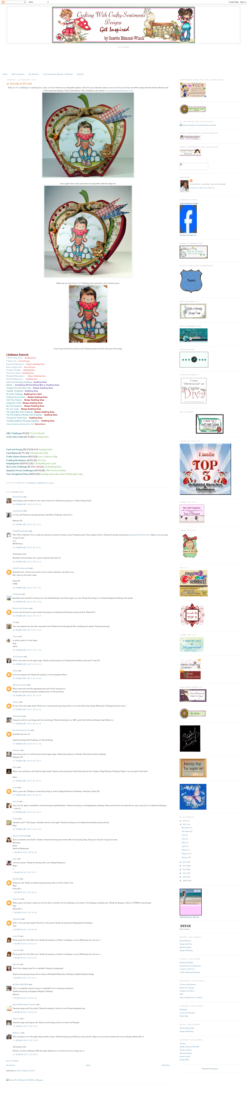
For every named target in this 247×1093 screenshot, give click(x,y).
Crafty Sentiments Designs (189, 203)
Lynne (15, 818)
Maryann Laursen (19, 684)
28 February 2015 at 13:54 (27, 829)
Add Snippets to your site (189, 916)
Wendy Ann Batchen (21, 608)
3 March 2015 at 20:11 (25, 977)
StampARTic (185, 1059)
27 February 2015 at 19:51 (27, 780)
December (186, 827)
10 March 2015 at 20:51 (25, 1026)
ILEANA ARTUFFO (20, 984)
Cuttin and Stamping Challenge (19, 382)
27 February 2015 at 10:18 (27, 723)
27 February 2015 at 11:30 (27, 743)
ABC (182, 994)
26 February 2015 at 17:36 (27, 630)
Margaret (16, 750)
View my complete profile (202, 188)
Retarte (9, 384)
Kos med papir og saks (21, 730)
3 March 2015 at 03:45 (25, 957)
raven (15, 787)
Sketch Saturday (186, 1053)
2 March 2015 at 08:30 (25, 929)
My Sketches (34, 74)
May (184, 842)
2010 (185, 877)
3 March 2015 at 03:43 (25, 943)
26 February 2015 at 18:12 (27, 664)
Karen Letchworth (20, 835)
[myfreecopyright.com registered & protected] (198, 125)
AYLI (18, 87)
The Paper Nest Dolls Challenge (19, 411)
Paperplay (183, 1009)
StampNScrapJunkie (20, 531)
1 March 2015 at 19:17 (25, 872)
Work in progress (18, 74)
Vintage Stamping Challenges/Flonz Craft (20, 424)
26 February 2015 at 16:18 (27, 561)
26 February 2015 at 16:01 (27, 547)
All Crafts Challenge (14, 394)
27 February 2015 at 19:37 (27, 760)
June (184, 838)
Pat (14, 622)
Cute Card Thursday (187, 1012)
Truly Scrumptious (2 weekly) (191, 997)
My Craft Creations (14, 405)
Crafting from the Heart (15, 397)
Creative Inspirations (188, 984)
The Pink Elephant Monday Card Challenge (24, 414)
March (184, 850)
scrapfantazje (18, 510)
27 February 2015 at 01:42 (27, 709)
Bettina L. (16, 1032)
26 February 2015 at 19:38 (27, 695)
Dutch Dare (184, 1016)
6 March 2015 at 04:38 (25, 1012)
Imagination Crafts (13, 402)
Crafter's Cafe (11, 361)
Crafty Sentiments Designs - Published (58, 74)
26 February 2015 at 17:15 (27, 587)
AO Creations (18, 656)
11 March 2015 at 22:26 (25, 1040)
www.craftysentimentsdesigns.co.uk (119, 90)
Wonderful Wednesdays (15, 376)
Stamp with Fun (186, 944)
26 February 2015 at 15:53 (27, 524)
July (184, 835)
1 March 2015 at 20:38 (25, 912)
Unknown (16, 899)
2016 (185, 820)
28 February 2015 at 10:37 (27, 812)
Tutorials (80, 74)
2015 (185, 824)
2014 (185, 862)
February (185, 853)
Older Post (166, 1065)
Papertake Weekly (187, 962)
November (186, 831)
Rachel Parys (18, 496)
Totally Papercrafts (187, 1028)
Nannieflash (17, 716)
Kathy (15, 670)
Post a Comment (12, 1060)
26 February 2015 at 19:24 (27, 678)
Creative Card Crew (187, 969)
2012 (185, 869)
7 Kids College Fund (14, 357)
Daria (15, 767)
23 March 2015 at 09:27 (25, 1054)
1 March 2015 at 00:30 (25, 852)
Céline (15, 636)
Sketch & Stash (185, 947)
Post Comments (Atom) (26, 1070)
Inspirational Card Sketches (190, 965)
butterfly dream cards (21, 568)
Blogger (215, 1068)
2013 (185, 865)
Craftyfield (17, 594)
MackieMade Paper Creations (24, 1004)
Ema (14, 540)
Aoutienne (17, 919)
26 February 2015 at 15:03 (27, 504)
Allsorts (183, 1043)
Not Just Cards (12, 408)
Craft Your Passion (14, 399)
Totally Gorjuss (186, 1050)
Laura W (16, 936)
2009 (185, 880)
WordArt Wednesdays (14, 379)
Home (5, 74)
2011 (185, 873)
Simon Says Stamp (13, 373)
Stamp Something (186, 1031)
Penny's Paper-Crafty (14, 367)
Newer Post (10, 1065)
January (185, 857)
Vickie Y (16, 1018)
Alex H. (16, 801)
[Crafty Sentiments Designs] (188, 232)
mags (15, 858)
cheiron (16, 702)
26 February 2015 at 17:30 (27, 601)
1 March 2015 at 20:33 (25, 892)
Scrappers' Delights (13, 370)
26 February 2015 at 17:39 (27, 650)
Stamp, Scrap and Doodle (189, 1046)
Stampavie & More (187, 990)
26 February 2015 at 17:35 (27, 615)
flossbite (16, 878)
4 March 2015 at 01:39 (25, 998)
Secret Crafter (185, 1056)
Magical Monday (186, 950)
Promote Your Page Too (188, 235)
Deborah (16, 964)
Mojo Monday (185, 940)
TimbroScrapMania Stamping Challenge (22, 420)
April (184, 846)
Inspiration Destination (15, 364)
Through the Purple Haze (16, 417)
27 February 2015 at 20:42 (27, 795)
